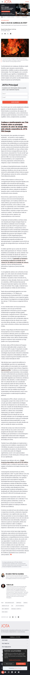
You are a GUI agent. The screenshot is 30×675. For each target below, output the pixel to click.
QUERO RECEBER (15, 102)
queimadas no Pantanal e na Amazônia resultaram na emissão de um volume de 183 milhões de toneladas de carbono (14, 260)
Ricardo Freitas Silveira (6, 29)
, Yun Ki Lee (13, 29)
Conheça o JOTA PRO (15, 637)
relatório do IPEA (6, 370)
